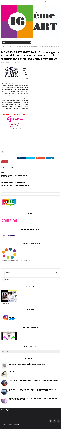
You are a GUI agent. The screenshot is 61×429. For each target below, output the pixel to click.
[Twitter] (49, 2)
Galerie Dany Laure (14, 372)
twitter (31, 279)
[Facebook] (45, 2)
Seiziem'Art (18, 424)
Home (2, 46)
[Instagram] (47, 2)
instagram (31, 275)
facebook (31, 272)
